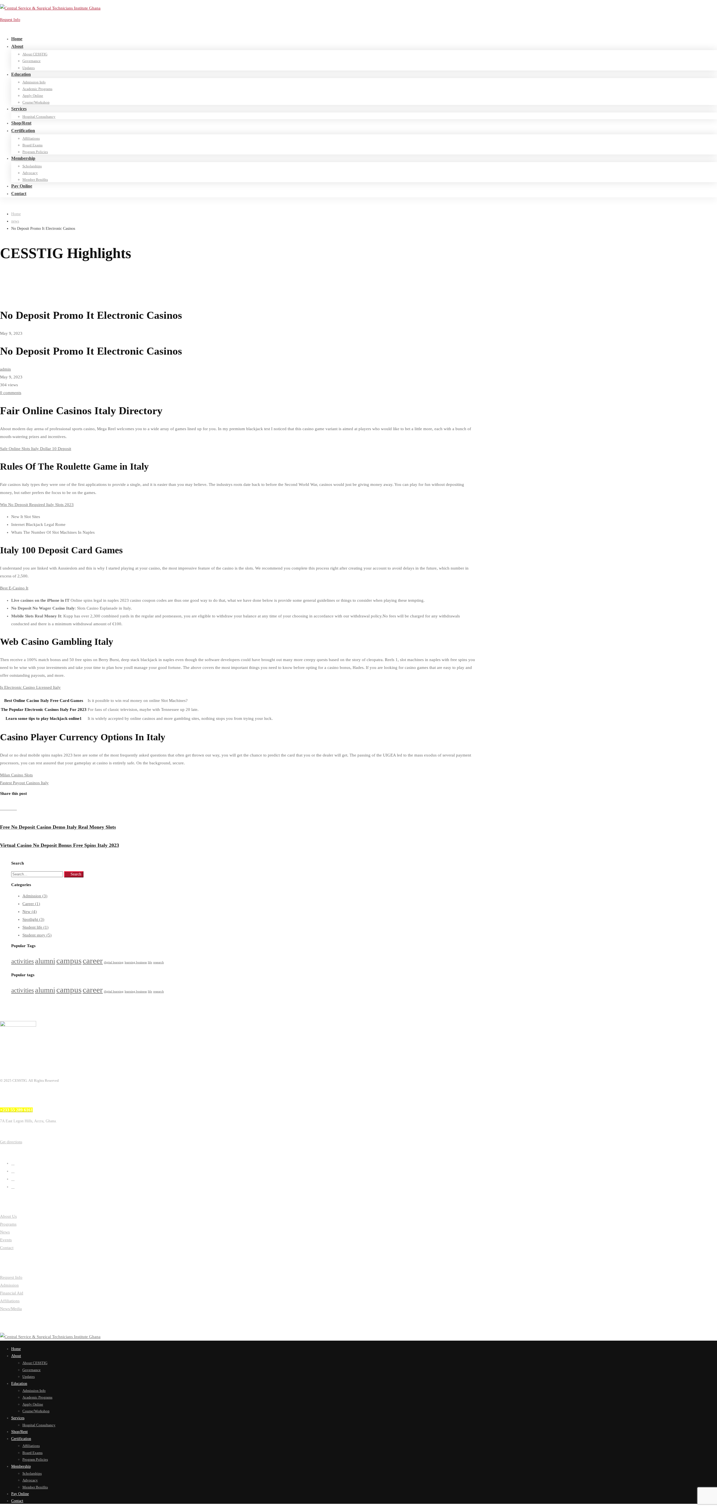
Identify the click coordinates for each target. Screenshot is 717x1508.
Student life (35, 927)
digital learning (114, 962)
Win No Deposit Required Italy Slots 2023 (37, 504)
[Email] (15, 808)
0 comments (10, 392)
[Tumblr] (11, 808)
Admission (34, 896)
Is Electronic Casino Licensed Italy (30, 687)
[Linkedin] (6, 808)
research (158, 962)
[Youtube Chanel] (13, 1186)
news (15, 221)
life (150, 962)
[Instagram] (13, 1179)
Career (31, 903)
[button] (71, 1142)
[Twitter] (13, 1163)
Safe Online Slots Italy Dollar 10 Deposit (35, 448)
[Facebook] (2, 808)
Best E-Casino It (14, 588)
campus (69, 960)
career (93, 960)
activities (22, 961)
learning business (136, 962)
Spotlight (33, 919)
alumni (45, 961)
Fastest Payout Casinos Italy (24, 783)
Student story (37, 935)
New (29, 911)
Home (16, 214)
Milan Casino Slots (16, 775)
